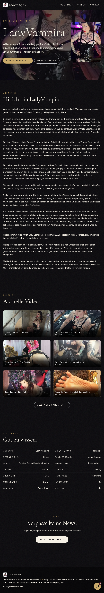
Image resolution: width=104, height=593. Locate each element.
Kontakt (95, 5)
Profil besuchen (52, 539)
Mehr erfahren (46, 60)
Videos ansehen (18, 60)
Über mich (66, 5)
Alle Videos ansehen (52, 405)
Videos (81, 5)
